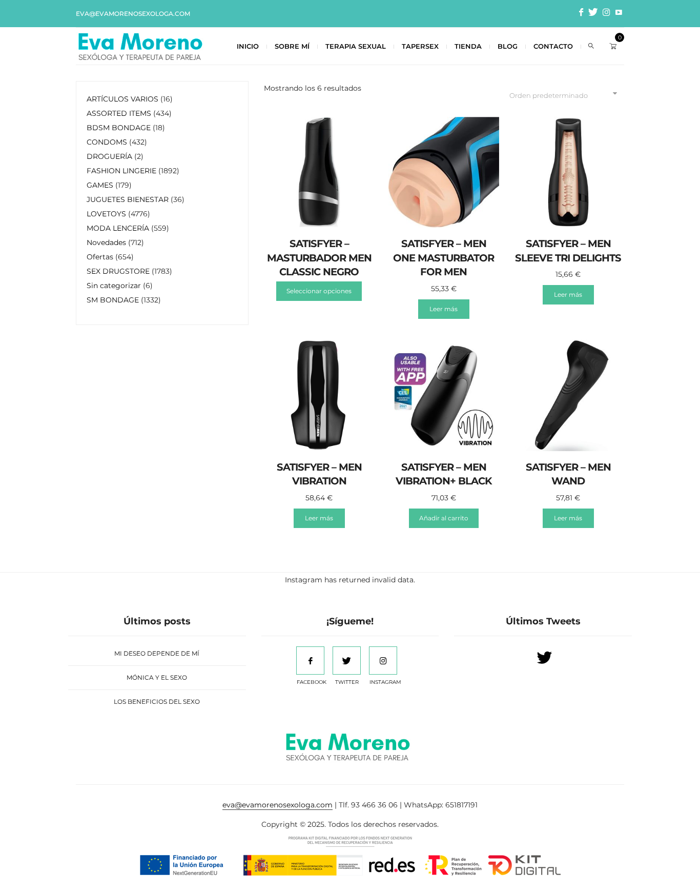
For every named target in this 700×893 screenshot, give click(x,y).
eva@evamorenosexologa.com (133, 13)
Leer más (443, 309)
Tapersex (420, 46)
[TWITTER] (347, 660)
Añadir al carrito (443, 518)
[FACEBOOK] (310, 660)
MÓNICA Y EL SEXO (157, 677)
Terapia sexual (355, 46)
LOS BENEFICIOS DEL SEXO (157, 701)
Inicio (248, 46)
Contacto (553, 46)
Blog (508, 46)
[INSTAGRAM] (383, 660)
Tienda (468, 46)
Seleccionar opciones (319, 291)
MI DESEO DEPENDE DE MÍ (156, 653)
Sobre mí (292, 46)
